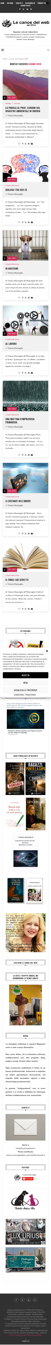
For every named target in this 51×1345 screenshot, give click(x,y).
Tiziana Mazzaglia (15, 115)
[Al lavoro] (25, 321)
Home (2, 3)
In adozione (11, 268)
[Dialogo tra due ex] (25, 167)
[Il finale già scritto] (25, 556)
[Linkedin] (27, 9)
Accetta (25, 675)
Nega (25, 682)
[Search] (48, 50)
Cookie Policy (19, 695)
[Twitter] (23, 9)
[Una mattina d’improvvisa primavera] (25, 396)
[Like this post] (19, 144)
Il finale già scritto (17, 579)
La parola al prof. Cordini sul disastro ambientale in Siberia (22, 109)
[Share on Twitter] (26, 144)
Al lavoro (11, 343)
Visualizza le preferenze (25, 690)
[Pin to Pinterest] (29, 144)
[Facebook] (19, 9)
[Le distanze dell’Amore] (25, 478)
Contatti (19, 3)
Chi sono (10, 3)
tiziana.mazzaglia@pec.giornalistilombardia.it (25, 1155)
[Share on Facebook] (22, 144)
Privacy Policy (30, 695)
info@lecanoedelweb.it (25, 1148)
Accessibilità (30, 3)
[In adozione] (25, 245)
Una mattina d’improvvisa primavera (20, 420)
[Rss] (31, 9)
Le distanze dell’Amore (18, 501)
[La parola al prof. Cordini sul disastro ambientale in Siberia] (25, 85)
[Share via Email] (32, 144)
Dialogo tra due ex (16, 190)
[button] (47, 651)
